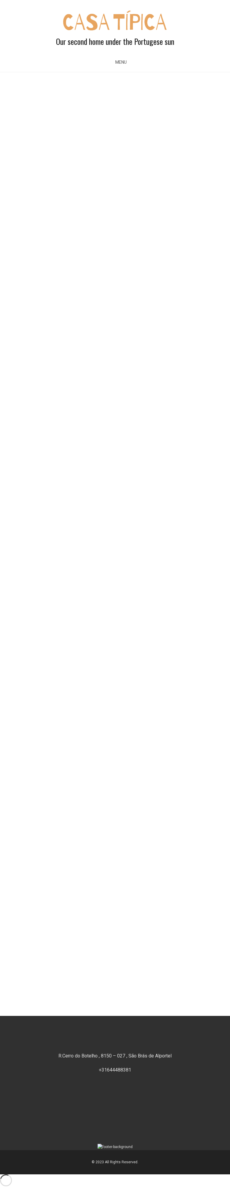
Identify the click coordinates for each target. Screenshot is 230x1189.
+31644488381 (115, 1070)
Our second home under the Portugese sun (115, 41)
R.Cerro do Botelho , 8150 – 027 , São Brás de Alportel (115, 1056)
